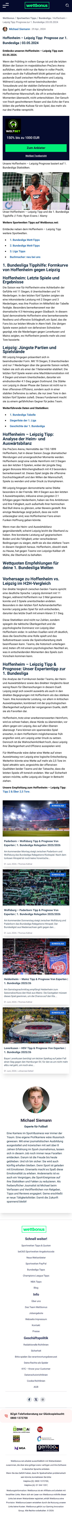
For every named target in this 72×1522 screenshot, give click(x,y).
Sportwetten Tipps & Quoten (36, 1245)
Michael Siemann (19, 29)
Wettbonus (8, 18)
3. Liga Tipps (17, 251)
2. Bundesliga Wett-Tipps (25, 246)
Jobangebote (36, 1313)
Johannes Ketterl (25, 1071)
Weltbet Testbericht (36, 156)
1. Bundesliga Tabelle (23, 415)
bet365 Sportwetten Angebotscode (36, 1251)
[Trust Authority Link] (48, 1438)
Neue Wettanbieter (36, 1257)
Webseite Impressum (36, 1319)
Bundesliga (45, 18)
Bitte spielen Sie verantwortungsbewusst (36, 1357)
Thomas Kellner (25, 864)
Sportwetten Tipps (26, 18)
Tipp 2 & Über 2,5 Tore (16, 792)
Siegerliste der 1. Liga (23, 421)
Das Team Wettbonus (36, 1307)
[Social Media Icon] (29, 1399)
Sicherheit (36, 1351)
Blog (36, 1288)
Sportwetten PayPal (36, 1263)
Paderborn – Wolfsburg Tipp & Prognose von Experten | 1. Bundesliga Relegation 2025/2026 (32, 843)
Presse (36, 1331)
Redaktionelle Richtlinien (36, 1344)
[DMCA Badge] (24, 1429)
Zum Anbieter (36, 148)
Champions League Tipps (36, 1275)
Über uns (36, 1301)
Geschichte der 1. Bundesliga (27, 426)
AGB (36, 1387)
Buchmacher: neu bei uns (25, 257)
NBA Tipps (36, 1282)
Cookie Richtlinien (36, 1381)
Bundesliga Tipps (36, 1269)
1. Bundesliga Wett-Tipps (25, 240)
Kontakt (36, 1325)
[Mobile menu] (6, 5)
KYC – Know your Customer (36, 1369)
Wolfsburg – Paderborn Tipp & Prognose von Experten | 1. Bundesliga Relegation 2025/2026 (32, 912)
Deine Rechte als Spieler (36, 1363)
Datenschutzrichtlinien (36, 1375)
